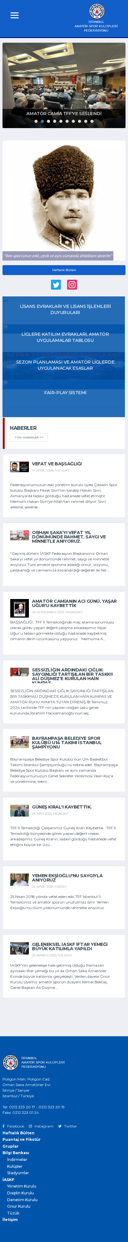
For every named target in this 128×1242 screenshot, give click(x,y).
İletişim (10, 1219)
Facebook (15, 1126)
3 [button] (48, 121)
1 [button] (36, 121)
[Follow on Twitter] (56, 286)
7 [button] (73, 121)
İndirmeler (17, 1159)
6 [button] (67, 121)
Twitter (70, 1126)
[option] (64, 85)
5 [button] (60, 121)
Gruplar (10, 1146)
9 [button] (85, 121)
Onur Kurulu (18, 1206)
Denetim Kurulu (22, 1199)
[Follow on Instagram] (72, 286)
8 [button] (79, 121)
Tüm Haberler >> (28, 437)
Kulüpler (15, 1166)
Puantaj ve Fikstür (21, 1139)
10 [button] (92, 121)
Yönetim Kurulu (21, 1186)
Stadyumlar (18, 1173)
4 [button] (54, 121)
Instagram (43, 1126)
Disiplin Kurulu (20, 1193)
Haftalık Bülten (64, 270)
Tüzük (13, 1213)
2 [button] (42, 121)
